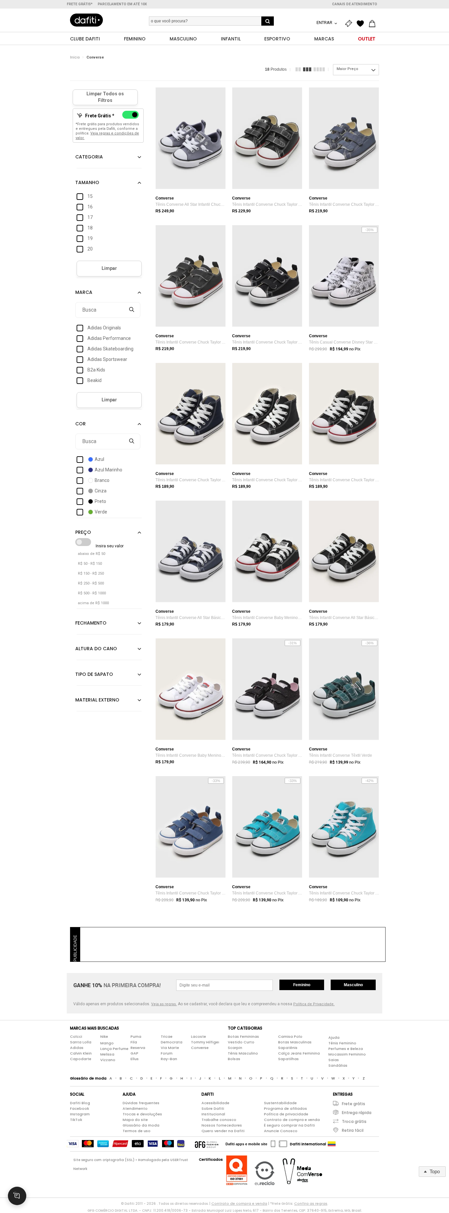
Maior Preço (347, 69)
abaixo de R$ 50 (91, 554)
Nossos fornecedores (221, 1125)
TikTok (76, 1119)
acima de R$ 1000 (93, 603)
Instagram (80, 1114)
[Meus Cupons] (350, 23)
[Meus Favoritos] (362, 23)
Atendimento (135, 1108)
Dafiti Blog (80, 1103)
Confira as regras (310, 1203)
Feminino (301, 985)
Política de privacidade (286, 1114)
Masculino (353, 985)
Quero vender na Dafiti (223, 1131)
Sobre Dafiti (212, 1108)
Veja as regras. (164, 1004)
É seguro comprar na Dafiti (289, 1125)
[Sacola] (373, 23)
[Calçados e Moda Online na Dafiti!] (86, 20)
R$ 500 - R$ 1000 (92, 593)
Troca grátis (354, 1121)
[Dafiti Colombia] (332, 1144)
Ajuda (334, 1037)
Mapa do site (135, 1119)
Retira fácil (353, 1130)
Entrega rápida (356, 1112)
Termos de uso (137, 1131)
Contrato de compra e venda (292, 1119)
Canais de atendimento (354, 4)
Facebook (79, 1108)
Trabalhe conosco (218, 1119)
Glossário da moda (141, 1125)
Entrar (325, 22)
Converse (95, 57)
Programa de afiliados (285, 1108)
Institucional (213, 1114)
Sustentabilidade (280, 1103)
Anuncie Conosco (280, 1131)
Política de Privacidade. (314, 1004)
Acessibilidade (215, 1103)
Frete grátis (353, 1103)
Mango (107, 1043)
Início (75, 57)
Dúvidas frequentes (141, 1103)
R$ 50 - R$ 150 (90, 563)
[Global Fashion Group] (206, 1144)
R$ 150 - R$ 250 (91, 573)
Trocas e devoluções (142, 1114)
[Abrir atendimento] (17, 1196)
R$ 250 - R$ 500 (91, 583)
